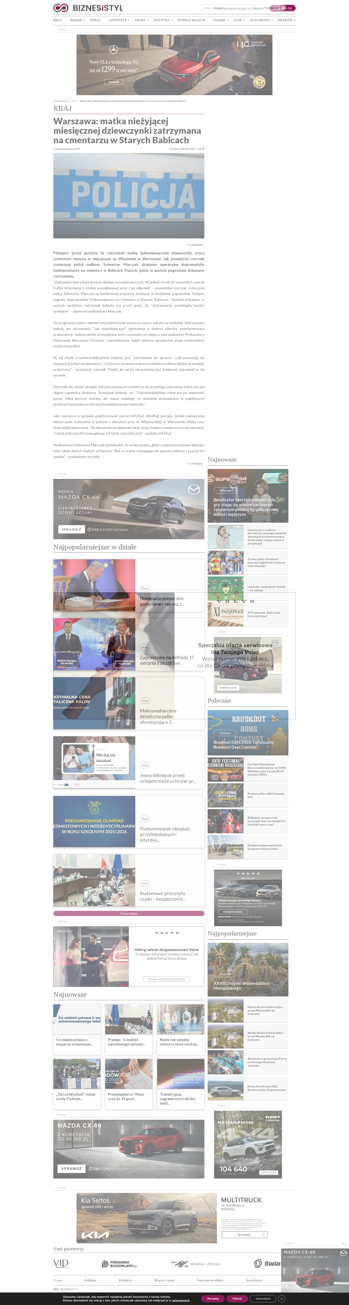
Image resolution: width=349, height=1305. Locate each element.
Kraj (57, 20)
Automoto (260, 20)
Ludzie (219, 20)
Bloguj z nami (164, 1280)
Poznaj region (191, 20)
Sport (140, 20)
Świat (95, 20)
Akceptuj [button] (213, 1299)
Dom (238, 20)
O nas (57, 1280)
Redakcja (125, 1280)
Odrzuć (237, 1299)
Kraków (285, 20)
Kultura (162, 20)
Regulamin (254, 1280)
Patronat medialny (210, 1280)
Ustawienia (263, 1299)
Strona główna (61, 100)
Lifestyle (118, 20)
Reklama (90, 1280)
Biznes (76, 20)
